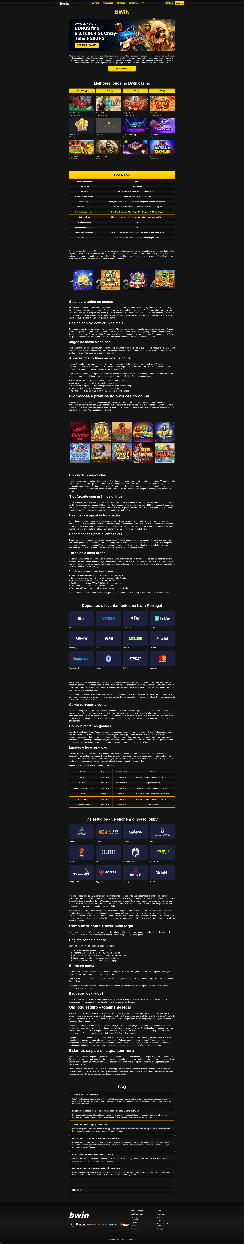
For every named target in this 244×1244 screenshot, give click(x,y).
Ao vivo (107, 90)
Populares (80, 90)
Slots (161, 90)
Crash (134, 90)
